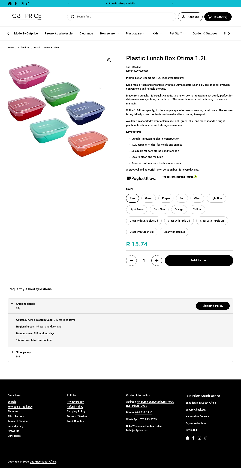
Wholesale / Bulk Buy (20, 406)
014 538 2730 (143, 412)
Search (12, 401)
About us (13, 411)
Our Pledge (14, 435)
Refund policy (15, 426)
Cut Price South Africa (43, 461)
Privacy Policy (75, 401)
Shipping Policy (213, 306)
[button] (131, 260)
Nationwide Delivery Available (120, 3)
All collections (16, 416)
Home (11, 47)
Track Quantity (75, 421)
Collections (23, 47)
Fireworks (13, 430)
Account (193, 17)
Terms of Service (18, 421)
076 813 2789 (148, 419)
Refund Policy (75, 406)
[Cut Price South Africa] (27, 16)
